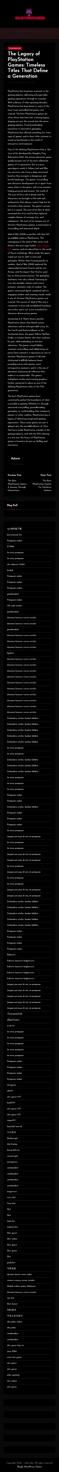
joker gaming (13, 1375)
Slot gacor (12, 1233)
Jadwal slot (12, 1227)
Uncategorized (15, 48)
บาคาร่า (11, 1026)
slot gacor (12, 1363)
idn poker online (14, 1322)
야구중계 (11, 1132)
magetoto (12, 1192)
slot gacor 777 (14, 1097)
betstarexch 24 (14, 535)
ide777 (10, 1091)
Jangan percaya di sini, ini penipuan (24, 837)
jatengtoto (12, 1162)
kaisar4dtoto (13, 1150)
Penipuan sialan (14, 541)
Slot (9, 1209)
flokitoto (11, 955)
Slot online (12, 1239)
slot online (12, 1381)
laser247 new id (14, 1127)
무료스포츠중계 (14, 1316)
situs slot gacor (14, 1357)
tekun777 (11, 1121)
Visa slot (11, 1203)
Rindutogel (12, 1138)
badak (10, 570)
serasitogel (12, 1156)
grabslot (11, 1263)
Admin (15, 458)
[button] (18, 464)
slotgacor (11, 1085)
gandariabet (13, 594)
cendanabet (12, 1168)
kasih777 (11, 1103)
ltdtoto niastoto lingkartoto (20, 961)
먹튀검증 (11, 1269)
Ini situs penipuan (15, 553)
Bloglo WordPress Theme (29, 1467)
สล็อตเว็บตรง (13, 1020)
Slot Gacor (12, 1304)
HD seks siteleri (14, 606)
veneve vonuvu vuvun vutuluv (21, 1280)
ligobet (10, 653)
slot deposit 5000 (16, 564)
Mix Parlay (12, 1144)
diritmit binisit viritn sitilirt (19, 1275)
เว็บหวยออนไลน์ (14, 1014)
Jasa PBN (12, 1351)
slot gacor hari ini (15, 1345)
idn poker (11, 1328)
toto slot (11, 1197)
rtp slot (10, 1298)
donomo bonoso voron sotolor (21, 618)
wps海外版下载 (14, 529)
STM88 (10, 547)
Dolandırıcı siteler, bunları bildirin (22, 718)
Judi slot (11, 1221)
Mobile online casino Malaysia (21, 1286)
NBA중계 (11, 1310)
